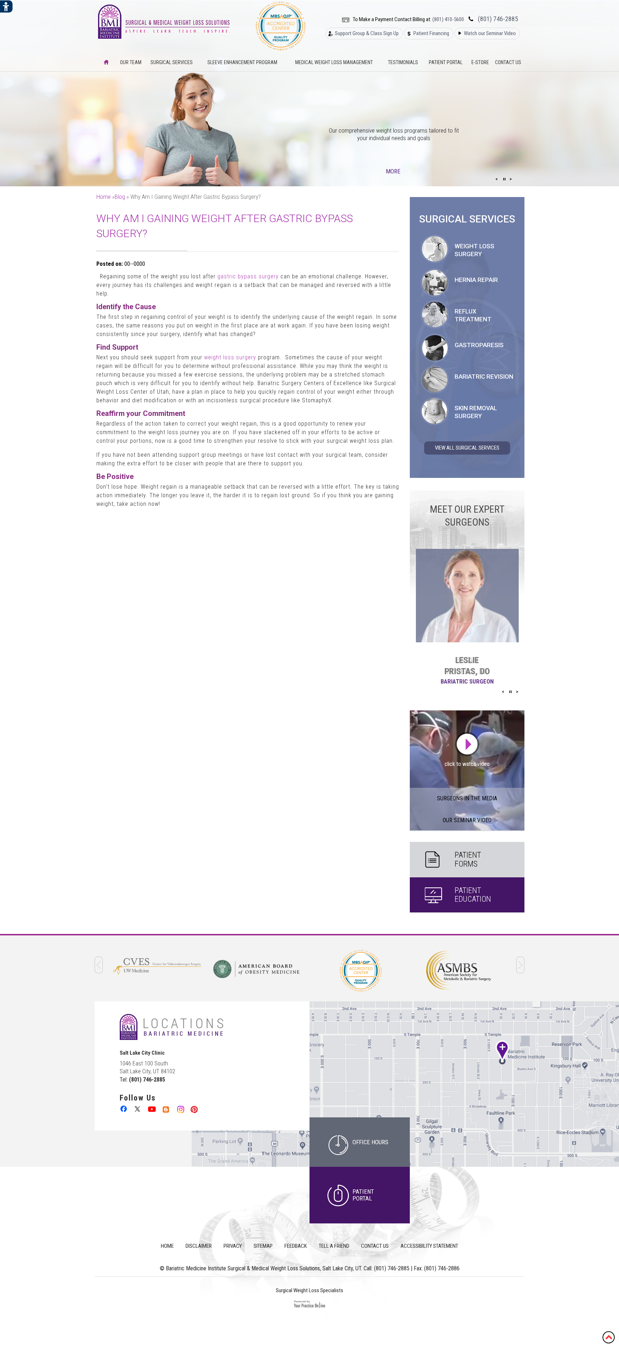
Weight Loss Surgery (474, 250)
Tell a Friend (334, 1246)
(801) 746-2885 (498, 19)
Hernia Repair (476, 279)
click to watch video (467, 764)
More (394, 171)
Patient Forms (468, 859)
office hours (370, 1142)
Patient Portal (445, 62)
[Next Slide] (511, 179)
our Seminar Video (467, 820)
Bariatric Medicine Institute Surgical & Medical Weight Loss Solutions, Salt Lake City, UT (263, 1268)
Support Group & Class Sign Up (367, 33)
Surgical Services (171, 62)
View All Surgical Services (467, 448)
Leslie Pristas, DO (467, 665)
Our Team (130, 62)
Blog (120, 196)
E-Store (480, 62)
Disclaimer (199, 1246)
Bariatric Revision (484, 376)
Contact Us (508, 62)
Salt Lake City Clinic (142, 1053)
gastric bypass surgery (248, 276)
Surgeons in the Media (467, 798)
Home (103, 196)
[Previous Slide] (496, 179)
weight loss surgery (230, 357)
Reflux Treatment (473, 315)
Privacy (233, 1246)
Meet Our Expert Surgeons (467, 515)
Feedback (295, 1246)
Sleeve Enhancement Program (242, 62)
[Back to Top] (608, 1336)
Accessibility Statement (429, 1246)
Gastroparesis (479, 345)
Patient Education (473, 894)
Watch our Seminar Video (490, 33)
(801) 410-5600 (448, 19)
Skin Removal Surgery (476, 412)
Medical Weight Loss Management (334, 62)
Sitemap (263, 1246)
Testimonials (403, 62)
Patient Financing (431, 33)
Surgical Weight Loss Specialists (309, 1290)
